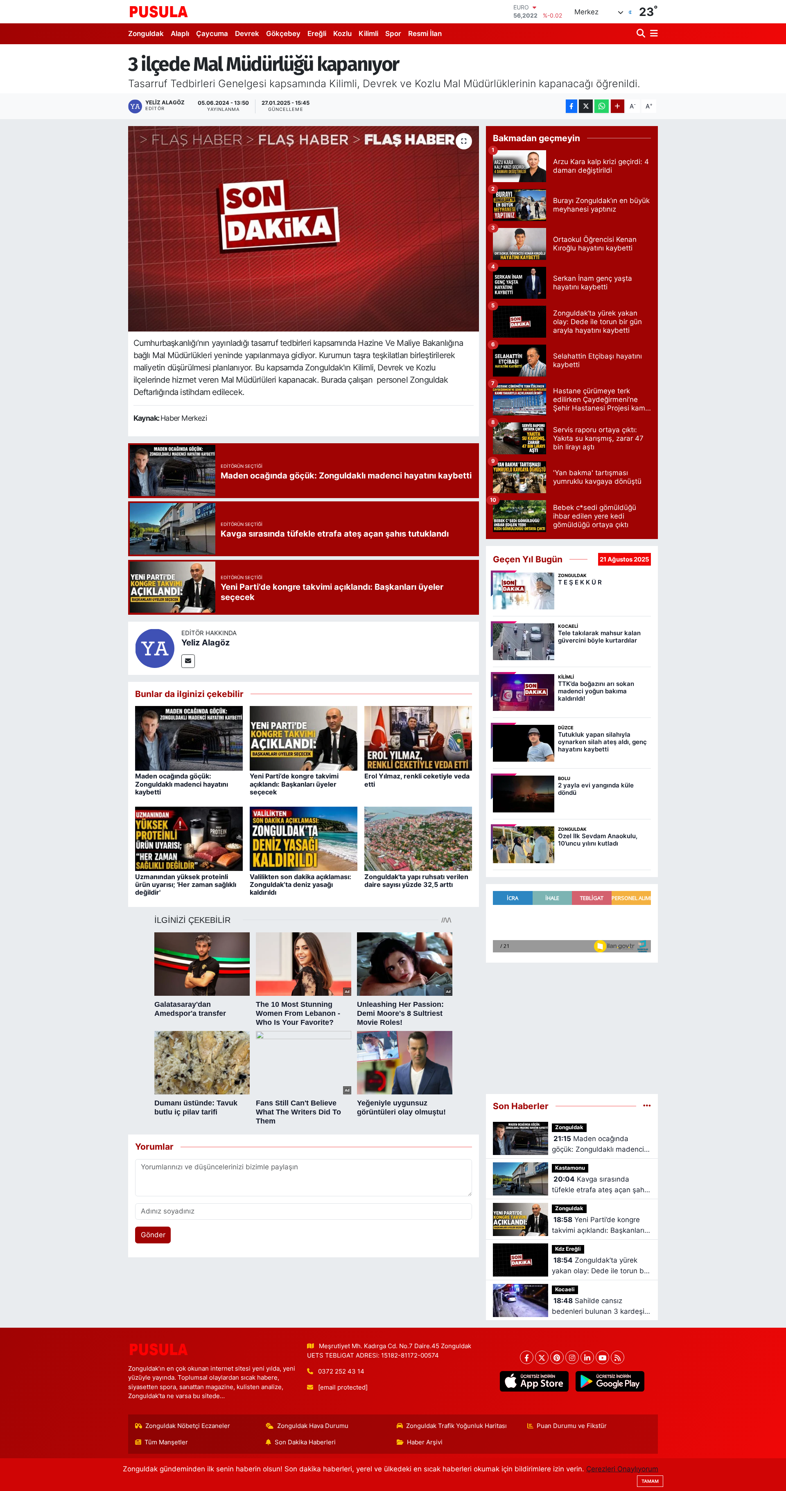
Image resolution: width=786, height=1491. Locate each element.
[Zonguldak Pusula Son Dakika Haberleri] (159, 11)
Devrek (247, 33)
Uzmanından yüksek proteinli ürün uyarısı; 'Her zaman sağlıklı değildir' (185, 884)
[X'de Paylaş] (586, 106)
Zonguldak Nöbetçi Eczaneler (187, 1426)
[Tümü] (647, 1106)
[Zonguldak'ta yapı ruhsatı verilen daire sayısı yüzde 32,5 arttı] (418, 838)
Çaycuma (212, 33)
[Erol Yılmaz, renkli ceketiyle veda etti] (418, 738)
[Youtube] (602, 1357)
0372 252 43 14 (341, 1371)
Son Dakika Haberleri (305, 1442)
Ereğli (316, 33)
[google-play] (610, 1381)
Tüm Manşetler (166, 1442)
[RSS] (617, 1357)
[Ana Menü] (652, 34)
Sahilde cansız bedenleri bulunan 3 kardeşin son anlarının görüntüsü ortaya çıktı (600, 1307)
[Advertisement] (572, 1028)
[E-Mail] (188, 661)
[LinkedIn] (587, 1357)
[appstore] (534, 1381)
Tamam (650, 1481)
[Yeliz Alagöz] (154, 647)
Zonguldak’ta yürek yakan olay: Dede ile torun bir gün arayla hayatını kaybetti (600, 1266)
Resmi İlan (425, 33)
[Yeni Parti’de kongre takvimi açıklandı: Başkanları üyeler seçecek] (303, 738)
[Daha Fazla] (617, 106)
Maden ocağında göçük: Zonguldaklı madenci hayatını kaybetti (181, 784)
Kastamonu (570, 1168)
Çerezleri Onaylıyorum (622, 1469)
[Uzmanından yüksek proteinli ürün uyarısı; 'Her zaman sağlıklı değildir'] (189, 838)
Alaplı (180, 33)
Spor (393, 33)
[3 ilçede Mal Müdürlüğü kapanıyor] (303, 229)
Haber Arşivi (425, 1442)
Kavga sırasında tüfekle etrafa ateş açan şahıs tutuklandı (601, 1185)
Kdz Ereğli (568, 1249)
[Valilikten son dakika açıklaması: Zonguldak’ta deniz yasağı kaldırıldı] (303, 838)
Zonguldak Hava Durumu (312, 1426)
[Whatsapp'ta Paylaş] (601, 106)
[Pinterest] (557, 1357)
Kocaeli (565, 1289)
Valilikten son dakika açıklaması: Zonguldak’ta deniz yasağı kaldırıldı (300, 884)
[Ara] (642, 34)
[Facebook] (526, 1357)
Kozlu (342, 33)
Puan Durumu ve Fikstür (572, 1426)
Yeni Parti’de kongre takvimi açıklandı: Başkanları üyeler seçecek (294, 784)
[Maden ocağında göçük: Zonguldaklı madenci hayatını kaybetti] (189, 738)
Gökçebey (283, 33)
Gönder (153, 1235)
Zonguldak (146, 33)
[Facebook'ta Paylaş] (571, 106)
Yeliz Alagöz (205, 642)
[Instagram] (572, 1357)
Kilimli (368, 33)
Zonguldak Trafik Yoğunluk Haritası (456, 1426)
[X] (542, 1357)
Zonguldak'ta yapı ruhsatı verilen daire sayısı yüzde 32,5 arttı (416, 881)
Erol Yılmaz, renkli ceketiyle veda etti (417, 780)
